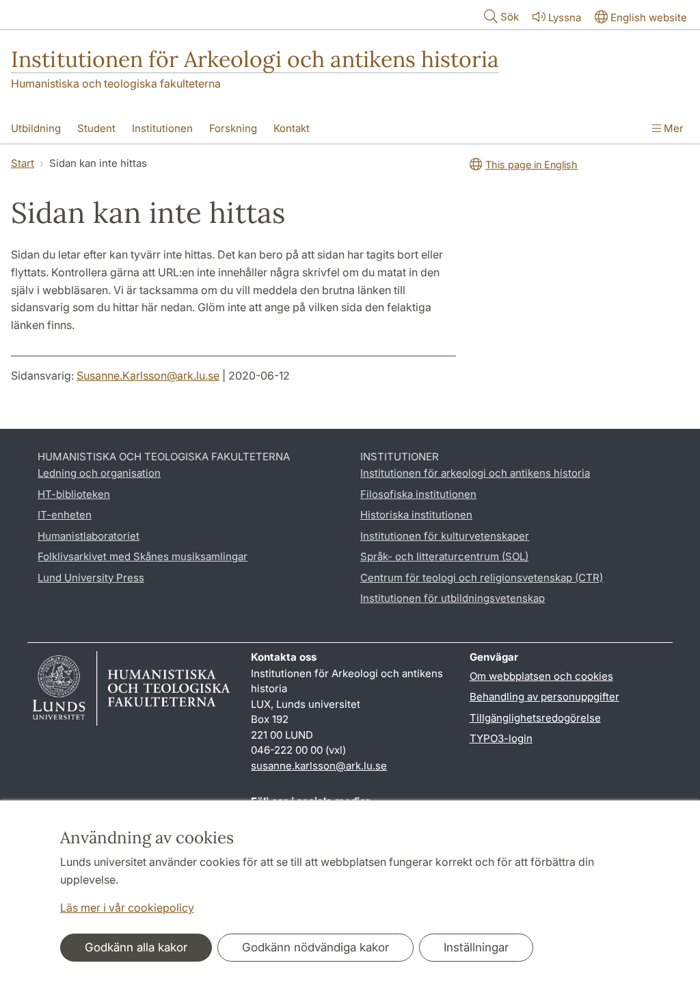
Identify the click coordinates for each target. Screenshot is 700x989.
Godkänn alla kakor (136, 947)
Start (22, 163)
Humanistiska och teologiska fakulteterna (116, 83)
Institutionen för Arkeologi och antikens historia (255, 59)
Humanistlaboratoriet (88, 535)
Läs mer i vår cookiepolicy (127, 907)
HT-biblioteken (74, 494)
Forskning (233, 128)
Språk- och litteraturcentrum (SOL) (444, 556)
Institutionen (162, 128)
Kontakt (291, 128)
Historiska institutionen (416, 514)
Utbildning (36, 128)
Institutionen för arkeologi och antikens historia (475, 472)
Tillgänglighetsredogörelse (535, 717)
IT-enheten (65, 514)
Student (96, 128)
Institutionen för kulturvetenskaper (444, 535)
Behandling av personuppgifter (544, 696)
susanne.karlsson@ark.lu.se (319, 765)
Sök (509, 16)
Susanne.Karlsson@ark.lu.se (148, 375)
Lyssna (564, 17)
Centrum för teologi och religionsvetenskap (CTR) (481, 577)
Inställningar (476, 947)
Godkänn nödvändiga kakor (315, 947)
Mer (672, 128)
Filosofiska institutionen (418, 494)
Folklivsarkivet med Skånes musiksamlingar (142, 556)
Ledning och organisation (99, 472)
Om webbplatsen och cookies (541, 676)
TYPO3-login (501, 738)
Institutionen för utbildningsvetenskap (452, 598)
